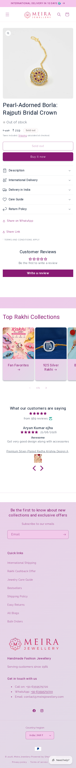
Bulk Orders (15, 621)
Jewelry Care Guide (20, 579)
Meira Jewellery (22, 756)
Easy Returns (16, 604)
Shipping (22, 135)
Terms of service (39, 762)
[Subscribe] (64, 534)
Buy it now (38, 156)
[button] (7, 14)
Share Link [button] (13, 231)
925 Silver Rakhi (51, 367)
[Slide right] (46, 388)
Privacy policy (19, 762)
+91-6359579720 (42, 691)
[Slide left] (30, 388)
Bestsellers (14, 588)
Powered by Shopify (42, 756)
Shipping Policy (17, 596)
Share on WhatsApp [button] (20, 220)
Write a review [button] (38, 273)
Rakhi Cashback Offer (21, 571)
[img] (38, 413)
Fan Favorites (18, 365)
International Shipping (21, 562)
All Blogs (13, 613)
